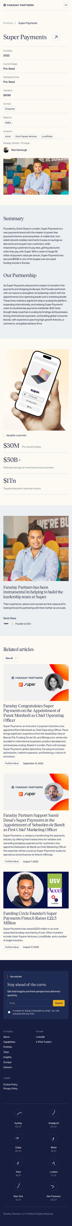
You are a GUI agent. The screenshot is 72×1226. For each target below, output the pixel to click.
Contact (7, 1062)
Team (6, 1052)
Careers (7, 1067)
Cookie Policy (10, 1084)
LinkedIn (40, 1037)
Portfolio (7, 1047)
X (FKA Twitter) (43, 1042)
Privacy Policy (10, 1088)
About (6, 1037)
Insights (7, 1057)
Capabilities (9, 1042)
